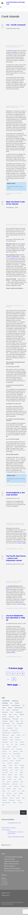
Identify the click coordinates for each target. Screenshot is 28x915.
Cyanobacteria (15, 781)
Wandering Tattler (20, 723)
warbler (20, 779)
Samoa (15, 793)
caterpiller (21, 772)
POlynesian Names (16, 753)
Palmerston (9, 788)
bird (21, 718)
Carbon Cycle (9, 793)
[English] (19, 692)
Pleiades (10, 767)
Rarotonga (5, 703)
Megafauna (22, 714)
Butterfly (3, 774)
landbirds (8, 746)
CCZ (3, 793)
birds (11, 703)
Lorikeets (14, 758)
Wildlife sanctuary (5, 735)
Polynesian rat (4, 737)
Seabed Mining (5, 705)
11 (14, 679)
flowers (11, 737)
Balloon (21, 751)
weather (8, 758)
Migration (17, 703)
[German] (22, 692)
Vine (10, 753)
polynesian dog (5, 742)
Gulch (3, 725)
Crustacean (15, 751)
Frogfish (21, 774)
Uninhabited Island (15, 732)
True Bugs (4, 714)
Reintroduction (21, 758)
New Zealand (4, 721)
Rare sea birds (15, 718)
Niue (19, 795)
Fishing (20, 725)
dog (3, 744)
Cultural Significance (15, 705)
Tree (12, 744)
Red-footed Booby (14, 730)
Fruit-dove (4, 716)
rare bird (11, 739)
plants (3, 728)
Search (23, 812)
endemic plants (10, 728)
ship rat (10, 786)
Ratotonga (22, 742)
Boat (24, 735)
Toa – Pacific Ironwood (15, 25)
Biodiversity (15, 700)
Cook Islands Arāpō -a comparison (8, 827)
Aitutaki (3, 707)
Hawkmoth (16, 767)
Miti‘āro (17, 721)
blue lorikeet (17, 737)
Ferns (3, 781)
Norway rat (4, 786)
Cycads (22, 781)
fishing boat (9, 725)
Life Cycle (11, 760)
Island (16, 728)
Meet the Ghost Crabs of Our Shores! (15, 203)
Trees (15, 779)
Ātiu (23, 705)
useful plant (4, 753)
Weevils (14, 795)
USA (16, 772)
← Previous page (14, 668)
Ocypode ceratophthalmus (13, 256)
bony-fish (10, 765)
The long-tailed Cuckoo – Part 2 (14, 822)
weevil (7, 744)
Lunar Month (21, 765)
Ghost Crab (4, 751)
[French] (21, 692)
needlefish (4, 765)
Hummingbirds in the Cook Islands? (15, 493)
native (3, 746)
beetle (11, 742)
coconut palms (5, 772)
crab (10, 751)
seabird (14, 788)
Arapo (16, 765)
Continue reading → (22, 604)
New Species (11, 716)
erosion (15, 774)
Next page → (13, 684)
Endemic (8, 709)
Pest (3, 788)
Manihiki (3, 779)
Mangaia (10, 707)
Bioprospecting (12, 800)
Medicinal (18, 735)
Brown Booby (4, 739)
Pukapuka (10, 779)
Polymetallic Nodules (6, 718)
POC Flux (14, 802)
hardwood (15, 746)
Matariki (22, 767)
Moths (3, 795)
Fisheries (18, 800)
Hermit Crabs (18, 760)
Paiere (15, 725)
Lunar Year (4, 767)
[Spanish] (26, 692)
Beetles (8, 795)
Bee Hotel (20, 802)
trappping (22, 786)
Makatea (8, 781)
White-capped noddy (6, 732)
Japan (17, 716)
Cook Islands (6, 700)
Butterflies (21, 793)
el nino (3, 758)
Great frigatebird (5, 730)
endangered (22, 744)
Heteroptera (4, 800)
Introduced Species (18, 707)
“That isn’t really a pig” (5, 829)
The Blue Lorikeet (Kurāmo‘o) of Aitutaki (16, 836)
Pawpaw (12, 735)
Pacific (20, 788)
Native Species (5, 712)
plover (13, 723)
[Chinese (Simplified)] (18, 692)
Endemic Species (19, 712)
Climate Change (15, 709)
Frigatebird (10, 774)
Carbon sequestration (6, 802)
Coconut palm (4, 760)
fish (3, 709)
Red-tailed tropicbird (5, 723)
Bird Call (11, 721)
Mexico (11, 772)
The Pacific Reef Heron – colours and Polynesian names (16, 558)
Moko (16, 744)
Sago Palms (16, 786)
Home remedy (17, 739)
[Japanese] (24, 692)
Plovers (15, 714)
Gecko (12, 712)
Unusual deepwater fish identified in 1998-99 (15, 617)
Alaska (10, 714)
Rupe (22, 721)
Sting (16, 742)
